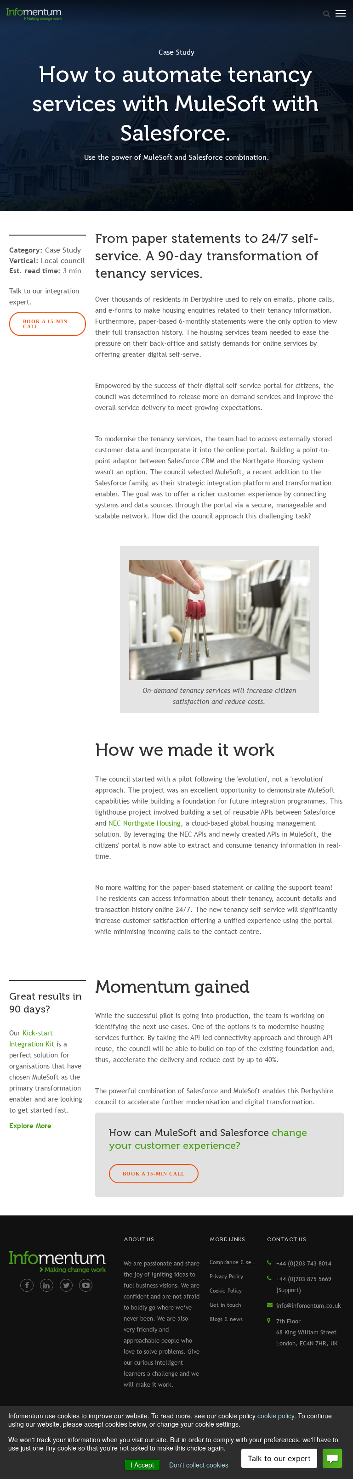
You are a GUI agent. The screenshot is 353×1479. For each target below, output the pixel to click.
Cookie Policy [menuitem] (226, 1291)
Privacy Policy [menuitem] (226, 1276)
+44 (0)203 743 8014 (303, 1263)
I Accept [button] (142, 1464)
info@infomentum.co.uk (308, 1305)
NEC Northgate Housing (144, 822)
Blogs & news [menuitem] (226, 1319)
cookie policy (275, 1415)
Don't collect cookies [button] (198, 1464)
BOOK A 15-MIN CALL (45, 324)
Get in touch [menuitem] (225, 1305)
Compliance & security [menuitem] (234, 1262)
